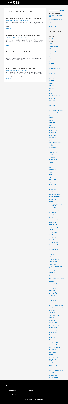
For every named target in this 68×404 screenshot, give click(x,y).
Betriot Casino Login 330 (53, 181)
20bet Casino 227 (52, 103)
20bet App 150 (51, 83)
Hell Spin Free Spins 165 (53, 241)
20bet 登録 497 (51, 145)
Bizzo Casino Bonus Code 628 (54, 196)
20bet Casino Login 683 (53, 108)
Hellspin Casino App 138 (53, 256)
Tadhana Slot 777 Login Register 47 (55, 345)
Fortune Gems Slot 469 (53, 222)
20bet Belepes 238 (52, 88)
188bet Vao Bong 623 (52, 56)
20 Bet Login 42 (52, 75)
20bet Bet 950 (51, 90)
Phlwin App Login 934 (53, 303)
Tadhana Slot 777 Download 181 (54, 340)
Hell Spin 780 (51, 234)
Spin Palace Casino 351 (53, 339)
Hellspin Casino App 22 (53, 257)
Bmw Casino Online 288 (53, 202)
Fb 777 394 (51, 217)
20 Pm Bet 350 (51, 80)
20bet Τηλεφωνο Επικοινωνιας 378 (55, 142)
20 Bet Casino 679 (52, 65)
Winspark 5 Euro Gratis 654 (54, 363)
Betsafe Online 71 (52, 187)
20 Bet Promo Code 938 (53, 76)
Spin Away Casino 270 (18, 37)
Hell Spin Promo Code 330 (53, 247)
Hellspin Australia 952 (53, 251)
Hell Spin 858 (51, 236)
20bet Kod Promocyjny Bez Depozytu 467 (56, 118)
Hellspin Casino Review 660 (54, 262)
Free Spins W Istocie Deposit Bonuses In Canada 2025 (23, 35)
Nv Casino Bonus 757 (53, 295)
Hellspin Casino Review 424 (54, 261)
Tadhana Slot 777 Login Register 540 (55, 347)
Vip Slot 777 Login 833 (53, 355)
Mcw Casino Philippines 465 (54, 292)
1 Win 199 (50, 43)
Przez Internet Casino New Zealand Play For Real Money (23, 18)
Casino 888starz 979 (52, 207)
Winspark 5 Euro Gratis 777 (54, 365)
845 (49, 164)
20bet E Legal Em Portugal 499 (54, 112)
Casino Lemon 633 (52, 209)
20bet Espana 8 (51, 115)
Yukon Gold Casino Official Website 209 (56, 370)
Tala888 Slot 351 (52, 354)
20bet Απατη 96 (52, 140)
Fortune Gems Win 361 (53, 224)
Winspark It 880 (51, 367)
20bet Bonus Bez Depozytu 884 (54, 95)
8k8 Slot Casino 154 (52, 169)
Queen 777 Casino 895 (53, 312)
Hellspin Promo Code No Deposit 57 (55, 276)
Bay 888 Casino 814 (52, 172)
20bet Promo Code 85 (53, 130)
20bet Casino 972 (52, 105)
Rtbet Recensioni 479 (53, 322)
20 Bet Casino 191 (52, 60)
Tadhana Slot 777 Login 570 (54, 342)
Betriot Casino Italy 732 (53, 179)
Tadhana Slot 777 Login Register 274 (55, 344)
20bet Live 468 (51, 120)
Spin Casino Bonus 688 (53, 332)
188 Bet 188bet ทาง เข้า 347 (54, 46)
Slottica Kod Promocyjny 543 (54, 325)
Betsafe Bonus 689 (52, 184)
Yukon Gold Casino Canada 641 (54, 368)
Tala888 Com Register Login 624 (54, 350)
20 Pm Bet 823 (51, 81)
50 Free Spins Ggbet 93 (53, 154)
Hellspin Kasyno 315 (52, 264)
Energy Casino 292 (52, 212)
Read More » (8, 28)
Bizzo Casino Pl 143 (52, 197)
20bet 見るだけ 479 (52, 147)
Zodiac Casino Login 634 (53, 377)
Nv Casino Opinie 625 (53, 297)
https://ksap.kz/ (51, 281)
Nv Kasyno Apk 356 (52, 300)
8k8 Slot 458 (51, 167)
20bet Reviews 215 (52, 134)
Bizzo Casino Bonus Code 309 (54, 194)
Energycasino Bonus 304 (53, 214)
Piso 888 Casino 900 (52, 310)
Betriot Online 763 (52, 182)
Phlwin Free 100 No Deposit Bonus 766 (56, 308)
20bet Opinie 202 (52, 127)
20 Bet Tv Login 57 (52, 78)
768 (49, 155)
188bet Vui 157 (51, 58)
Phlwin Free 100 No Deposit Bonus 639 (56, 307)
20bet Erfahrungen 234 (53, 113)
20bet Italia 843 (51, 117)
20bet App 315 (51, 86)
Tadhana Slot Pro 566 (53, 349)
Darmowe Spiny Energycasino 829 (55, 210)
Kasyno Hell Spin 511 (52, 288)
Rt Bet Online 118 (52, 317)
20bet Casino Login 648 (53, 107)
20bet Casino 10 (52, 98)
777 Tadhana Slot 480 (53, 159)
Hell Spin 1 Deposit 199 (53, 232)
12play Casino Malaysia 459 (54, 44)
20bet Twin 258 (51, 139)
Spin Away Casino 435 (18, 20)
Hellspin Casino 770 (52, 254)
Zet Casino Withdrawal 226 (53, 375)
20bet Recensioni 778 (53, 132)
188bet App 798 (51, 48)
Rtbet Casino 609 (52, 320)
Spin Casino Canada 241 (53, 335)
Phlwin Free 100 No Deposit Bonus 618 (56, 305)
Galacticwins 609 (52, 225)
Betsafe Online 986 (52, 189)
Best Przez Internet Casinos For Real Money (19, 52)
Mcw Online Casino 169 (53, 293)
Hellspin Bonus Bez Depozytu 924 (55, 252)
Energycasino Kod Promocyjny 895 (55, 215)
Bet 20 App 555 (51, 176)
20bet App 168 (51, 85)
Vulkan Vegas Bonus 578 (53, 357)
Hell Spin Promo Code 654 (53, 249)
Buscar (50, 8)
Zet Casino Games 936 (53, 373)
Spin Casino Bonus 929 (53, 334)
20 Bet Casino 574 (52, 63)
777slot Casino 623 (52, 160)
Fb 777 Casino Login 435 (53, 219)
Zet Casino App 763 (52, 372)
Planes (59, 2)
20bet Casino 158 (52, 100)
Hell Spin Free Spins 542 (53, 244)
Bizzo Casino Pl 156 (52, 199)
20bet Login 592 (52, 122)
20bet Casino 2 (51, 102)
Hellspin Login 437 (52, 269)
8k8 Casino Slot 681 (52, 165)
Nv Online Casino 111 (52, 302)
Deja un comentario (9, 20)
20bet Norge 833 (52, 125)
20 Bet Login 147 (52, 71)
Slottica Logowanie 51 (53, 327)
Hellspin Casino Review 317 (54, 259)
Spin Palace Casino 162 (53, 337)
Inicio (50, 2)
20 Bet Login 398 (52, 73)
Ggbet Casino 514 (52, 230)
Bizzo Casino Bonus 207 (53, 192)
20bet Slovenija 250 (52, 137)
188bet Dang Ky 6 (52, 53)
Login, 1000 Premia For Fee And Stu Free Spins (20, 68)
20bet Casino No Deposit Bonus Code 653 (56, 110)
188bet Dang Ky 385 (52, 51)
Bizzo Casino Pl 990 (52, 201)
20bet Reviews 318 (52, 135)
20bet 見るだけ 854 (52, 149)
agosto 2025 (51, 38)
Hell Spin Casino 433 (52, 239)
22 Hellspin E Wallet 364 (53, 150)
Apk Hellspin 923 (52, 171)
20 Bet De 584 (51, 70)
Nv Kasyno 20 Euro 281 (53, 298)
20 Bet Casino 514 (52, 61)
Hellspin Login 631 (52, 272)
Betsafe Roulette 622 (52, 191)
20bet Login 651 (52, 123)
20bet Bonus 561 (52, 93)
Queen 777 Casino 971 (53, 313)
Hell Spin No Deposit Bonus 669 (54, 246)
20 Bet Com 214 (52, 66)
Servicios (54, 2)
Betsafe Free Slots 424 (53, 186)
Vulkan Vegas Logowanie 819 (54, 362)
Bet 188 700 (51, 174)
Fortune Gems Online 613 (53, 220)
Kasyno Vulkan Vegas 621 (53, 290)
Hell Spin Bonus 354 (52, 237)
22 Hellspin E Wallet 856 (53, 152)
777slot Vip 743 (51, 162)
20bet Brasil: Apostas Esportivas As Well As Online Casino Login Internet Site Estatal (56, 27)
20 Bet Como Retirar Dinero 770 (54, 68)
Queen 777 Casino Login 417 (54, 315)
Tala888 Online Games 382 (53, 352)
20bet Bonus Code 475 (53, 97)
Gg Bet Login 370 (52, 229)
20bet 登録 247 (51, 144)
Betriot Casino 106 (52, 177)
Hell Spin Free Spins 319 (53, 242)
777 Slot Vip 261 (52, 157)
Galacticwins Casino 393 (53, 227)
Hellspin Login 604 (52, 270)
